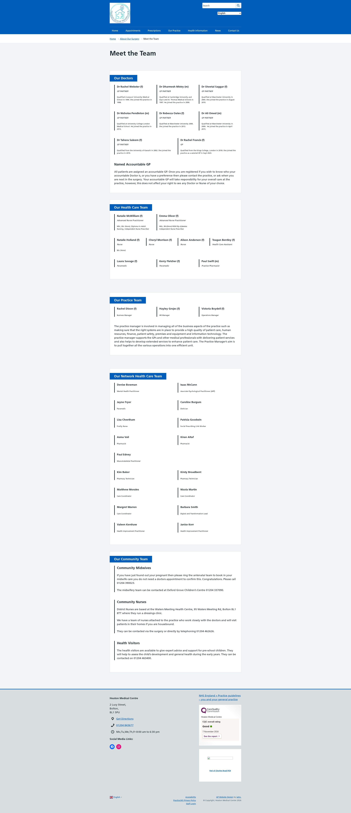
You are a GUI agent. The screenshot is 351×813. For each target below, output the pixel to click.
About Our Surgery (129, 38)
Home (115, 30)
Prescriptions (154, 30)
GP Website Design (224, 797)
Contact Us (233, 30)
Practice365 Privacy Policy (184, 800)
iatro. (239, 797)
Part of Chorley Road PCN (220, 771)
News (218, 30)
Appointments (133, 30)
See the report (210, 736)
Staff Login (191, 803)
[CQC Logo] (210, 713)
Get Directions (124, 718)
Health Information (198, 30)
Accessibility (190, 797)
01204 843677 (125, 725)
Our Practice (174, 30)
